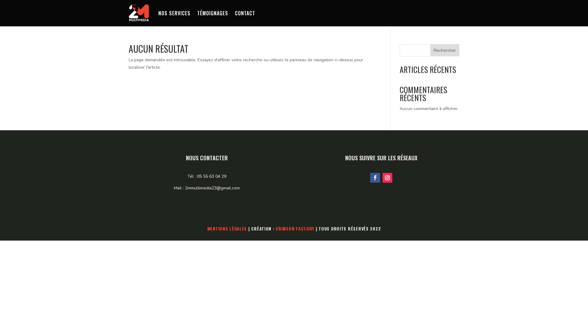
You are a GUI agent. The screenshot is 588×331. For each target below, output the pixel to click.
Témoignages (212, 13)
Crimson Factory (295, 228)
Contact (245, 13)
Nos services (174, 13)
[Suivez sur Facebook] (375, 178)
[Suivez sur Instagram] (387, 178)
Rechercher (445, 50)
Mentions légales (227, 228)
